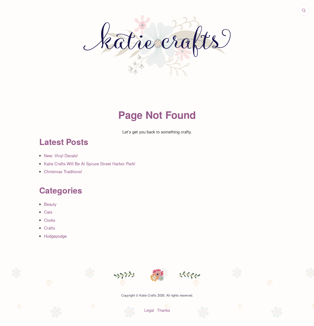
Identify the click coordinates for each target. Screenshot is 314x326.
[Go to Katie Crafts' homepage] (157, 45)
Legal (149, 310)
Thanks (163, 310)
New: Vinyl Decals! (61, 155)
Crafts (49, 228)
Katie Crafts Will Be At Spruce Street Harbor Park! (89, 164)
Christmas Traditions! (63, 171)
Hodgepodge (55, 236)
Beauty (50, 204)
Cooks (49, 220)
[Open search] (303, 10)
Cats (48, 212)
